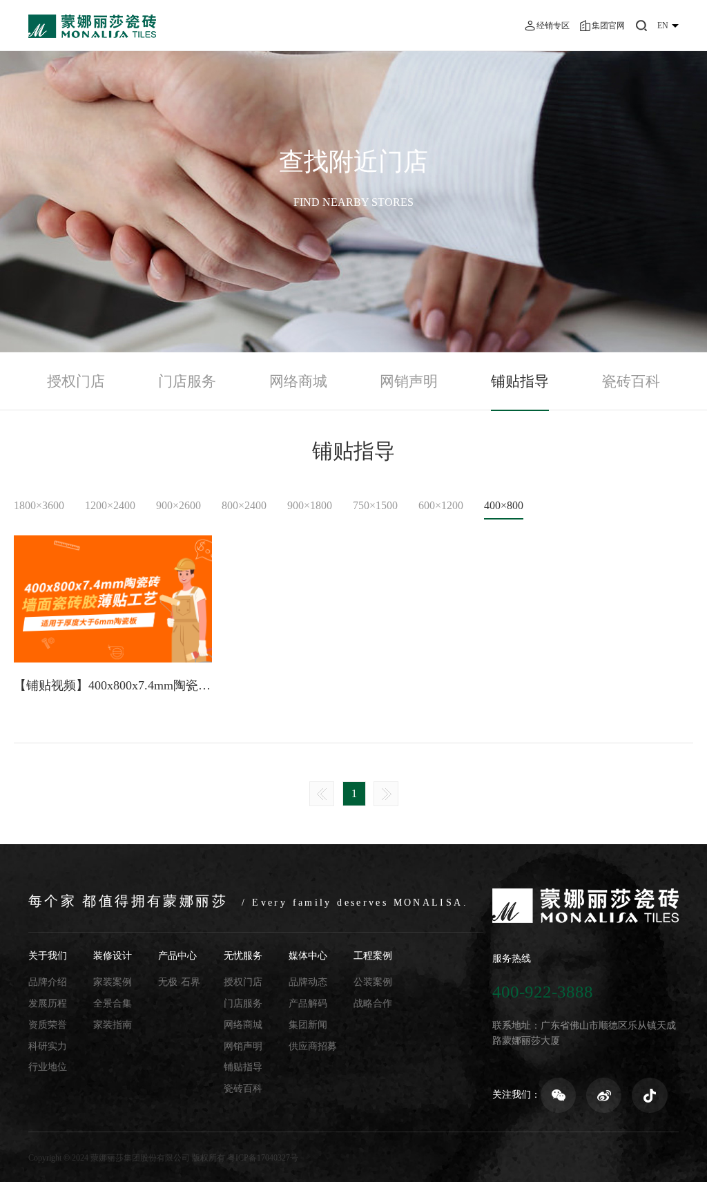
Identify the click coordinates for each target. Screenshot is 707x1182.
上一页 (321, 793)
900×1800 (309, 505)
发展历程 (47, 1003)
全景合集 (112, 1003)
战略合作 (373, 1003)
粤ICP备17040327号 (262, 1158)
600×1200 (440, 505)
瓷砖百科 (631, 381)
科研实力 (47, 1046)
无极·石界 (179, 982)
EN (662, 25)
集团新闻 (308, 1025)
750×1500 (375, 505)
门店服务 (187, 381)
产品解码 (308, 1003)
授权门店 (76, 381)
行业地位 (47, 1067)
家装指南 (112, 1025)
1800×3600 (39, 505)
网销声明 (409, 381)
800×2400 (244, 505)
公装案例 (373, 982)
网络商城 (298, 381)
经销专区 (553, 25)
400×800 (503, 505)
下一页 (386, 793)
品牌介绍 (47, 982)
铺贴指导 (520, 381)
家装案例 (112, 982)
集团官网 (608, 25)
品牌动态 (308, 982)
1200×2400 (110, 505)
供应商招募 (313, 1046)
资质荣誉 (47, 1025)
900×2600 (178, 505)
